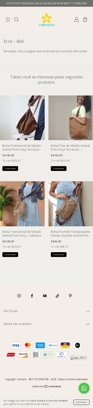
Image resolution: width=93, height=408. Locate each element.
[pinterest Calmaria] (70, 296)
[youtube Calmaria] (45, 296)
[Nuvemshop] (47, 387)
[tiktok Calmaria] (57, 296)
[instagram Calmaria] (19, 296)
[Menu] (7, 20)
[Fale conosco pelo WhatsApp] (84, 388)
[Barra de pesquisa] (16, 20)
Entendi (81, 402)
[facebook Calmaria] (32, 296)
